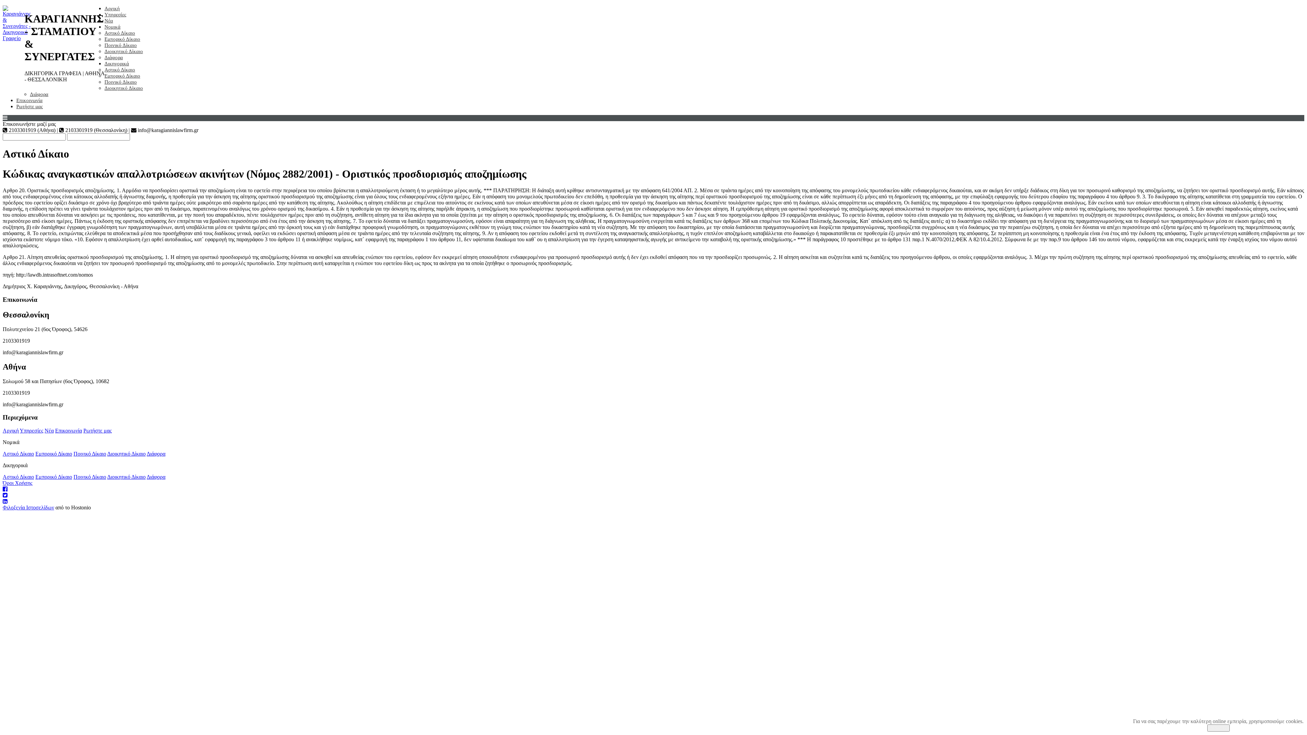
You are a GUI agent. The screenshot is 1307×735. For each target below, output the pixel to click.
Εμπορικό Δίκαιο (122, 39)
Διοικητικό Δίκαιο (123, 51)
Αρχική (112, 8)
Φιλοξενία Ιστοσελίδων (28, 507)
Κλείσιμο (1218, 728)
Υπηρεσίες (115, 14)
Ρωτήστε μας (29, 106)
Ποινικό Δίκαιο (120, 45)
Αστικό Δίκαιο (119, 33)
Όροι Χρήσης (17, 483)
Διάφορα (113, 57)
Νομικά (112, 27)
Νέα (108, 20)
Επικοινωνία (29, 100)
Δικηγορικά (116, 63)
